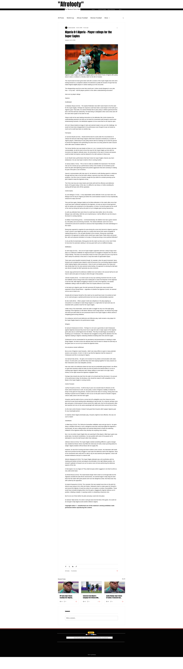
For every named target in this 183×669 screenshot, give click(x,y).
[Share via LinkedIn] (72, 566)
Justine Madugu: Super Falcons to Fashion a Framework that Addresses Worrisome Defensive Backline (114, 597)
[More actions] (117, 28)
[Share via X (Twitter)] (69, 566)
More (106, 18)
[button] (123, 17)
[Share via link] (76, 566)
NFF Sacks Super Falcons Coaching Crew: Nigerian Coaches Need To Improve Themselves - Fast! (66, 597)
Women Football (96, 18)
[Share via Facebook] (65, 566)
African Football (82, 18)
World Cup (70, 18)
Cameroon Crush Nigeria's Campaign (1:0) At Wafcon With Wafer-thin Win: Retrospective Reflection (90, 597)
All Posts (61, 18)
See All (123, 578)
